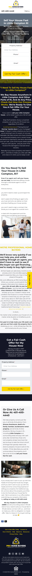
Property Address (16, 45)
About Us (19, 531)
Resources (26, 531)
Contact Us (23, 529)
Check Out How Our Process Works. (16, 103)
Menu (27, 11)
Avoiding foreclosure (10, 127)
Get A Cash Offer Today (12, 529)
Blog (21, 534)
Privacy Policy (14, 534)
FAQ (13, 531)
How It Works (7, 531)
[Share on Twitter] (6, 521)
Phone (16, 54)
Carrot (16, 573)
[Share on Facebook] (2, 521)
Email (16, 63)
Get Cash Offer (29, 280)
